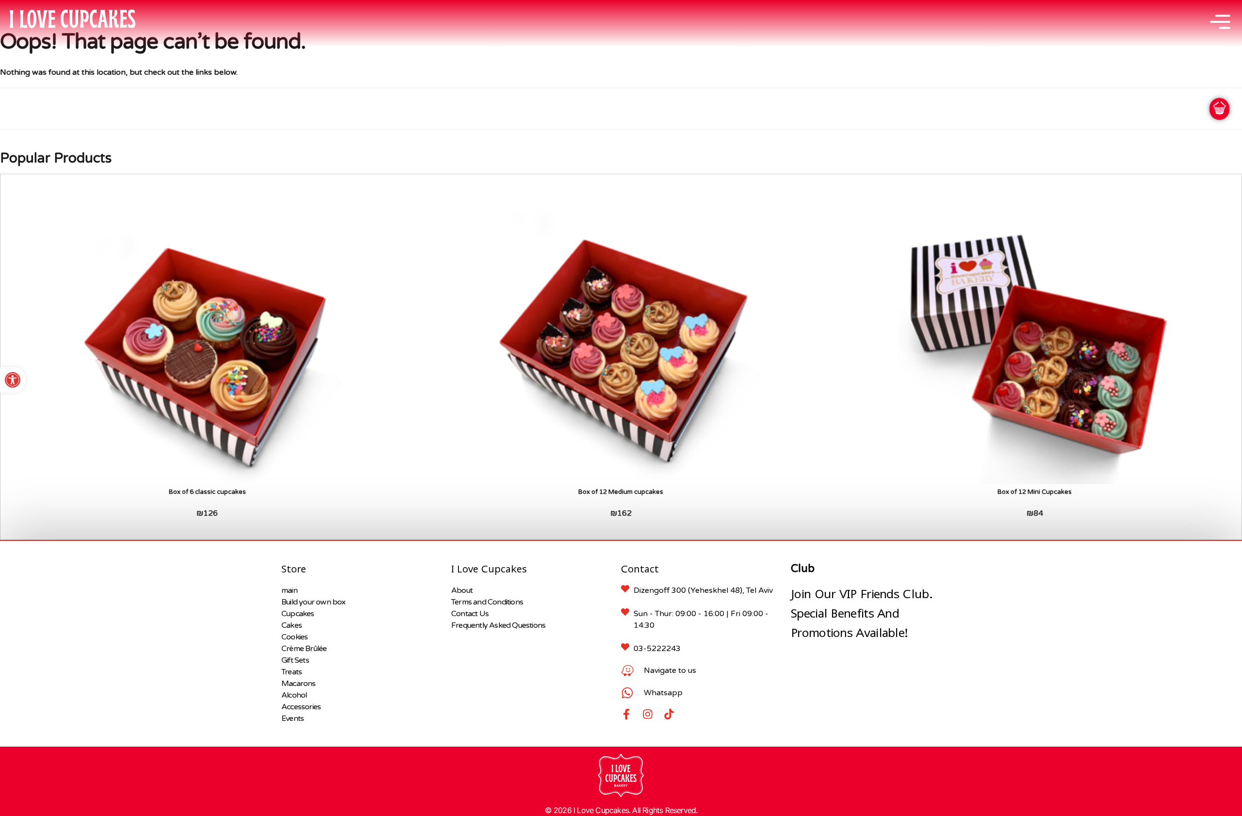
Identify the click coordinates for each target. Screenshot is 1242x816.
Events (292, 718)
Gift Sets (295, 660)
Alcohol (294, 695)
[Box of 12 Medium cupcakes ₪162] (621, 343)
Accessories (301, 707)
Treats (291, 672)
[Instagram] (647, 714)
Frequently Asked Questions (498, 625)
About (462, 590)
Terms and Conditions (487, 602)
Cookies (294, 637)
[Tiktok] (669, 714)
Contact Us (470, 614)
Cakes (291, 625)
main (289, 590)
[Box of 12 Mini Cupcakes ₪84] (1035, 343)
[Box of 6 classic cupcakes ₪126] (207, 343)
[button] (12, 379)
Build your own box (313, 602)
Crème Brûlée (304, 648)
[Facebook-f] (626, 714)
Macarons (298, 683)
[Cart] (1219, 109)
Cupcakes (297, 614)
